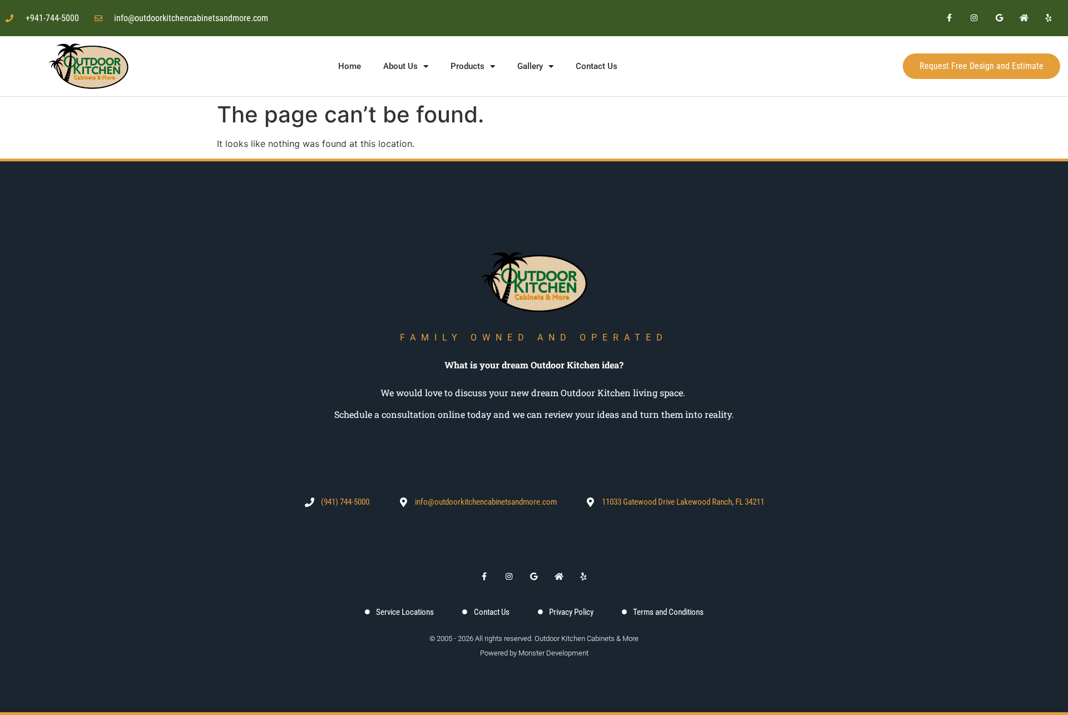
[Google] (999, 18)
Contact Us (596, 66)
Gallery (530, 66)
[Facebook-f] (949, 18)
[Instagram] (974, 18)
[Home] (1024, 18)
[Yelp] (1048, 18)
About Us (400, 66)
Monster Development (553, 653)
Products (467, 66)
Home (349, 66)
